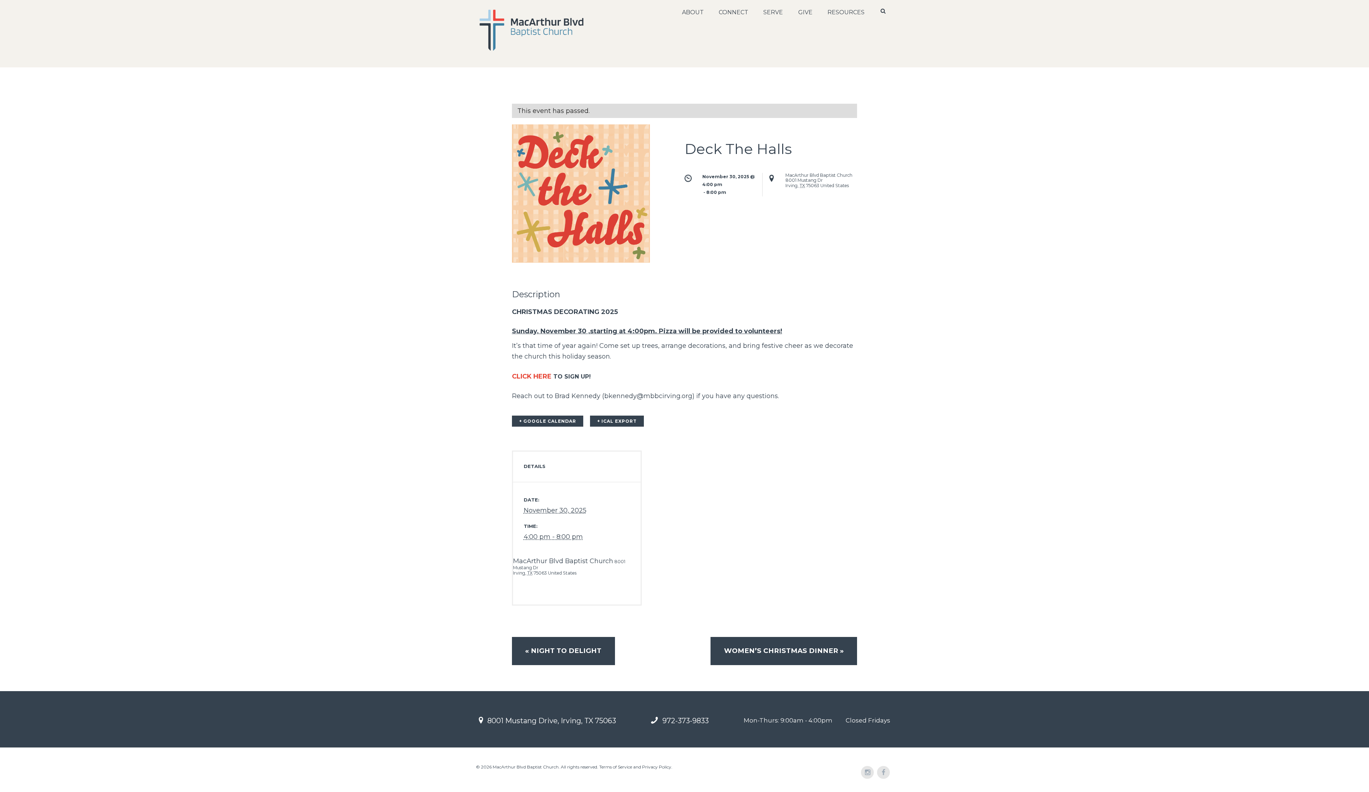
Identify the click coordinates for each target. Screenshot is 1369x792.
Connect (733, 12)
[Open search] (883, 11)
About (693, 12)
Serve (773, 12)
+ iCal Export (617, 421)
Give (805, 12)
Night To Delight (563, 651)
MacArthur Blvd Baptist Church (563, 561)
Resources (846, 12)
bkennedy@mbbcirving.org (648, 396)
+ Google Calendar (547, 421)
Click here (532, 376)
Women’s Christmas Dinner (784, 651)
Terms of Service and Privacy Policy (635, 767)
